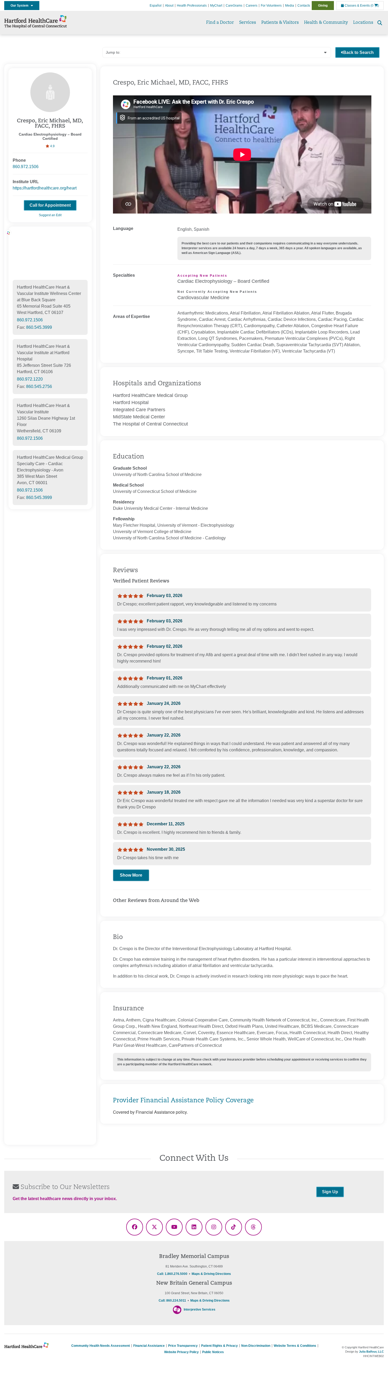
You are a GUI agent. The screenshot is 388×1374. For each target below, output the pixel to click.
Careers (251, 5)
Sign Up (330, 1192)
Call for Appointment (50, 205)
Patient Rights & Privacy (219, 1346)
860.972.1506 (26, 166)
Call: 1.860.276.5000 (172, 1274)
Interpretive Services (199, 1309)
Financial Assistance (149, 1346)
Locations (363, 23)
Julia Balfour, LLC (371, 1351)
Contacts (303, 5)
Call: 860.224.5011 (172, 1300)
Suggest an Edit (50, 215)
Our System (21, 5)
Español (156, 5)
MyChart (216, 5)
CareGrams (234, 5)
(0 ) (375, 5)
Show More (131, 875)
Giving (323, 5)
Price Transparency (183, 1346)
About (169, 5)
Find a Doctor (220, 23)
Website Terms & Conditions (295, 1346)
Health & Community (326, 23)
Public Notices (213, 1352)
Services (247, 23)
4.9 (52, 146)
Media (289, 5)
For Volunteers (271, 5)
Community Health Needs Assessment (100, 1346)
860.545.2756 (39, 386)
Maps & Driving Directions (211, 1274)
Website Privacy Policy (181, 1352)
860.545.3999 (39, 327)
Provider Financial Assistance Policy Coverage (183, 1101)
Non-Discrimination (255, 1346)
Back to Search (358, 52)
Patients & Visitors (280, 23)
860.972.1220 (30, 379)
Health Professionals (192, 5)
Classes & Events (357, 5)
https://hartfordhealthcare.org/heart (45, 188)
